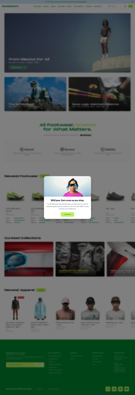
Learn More (67, 214)
